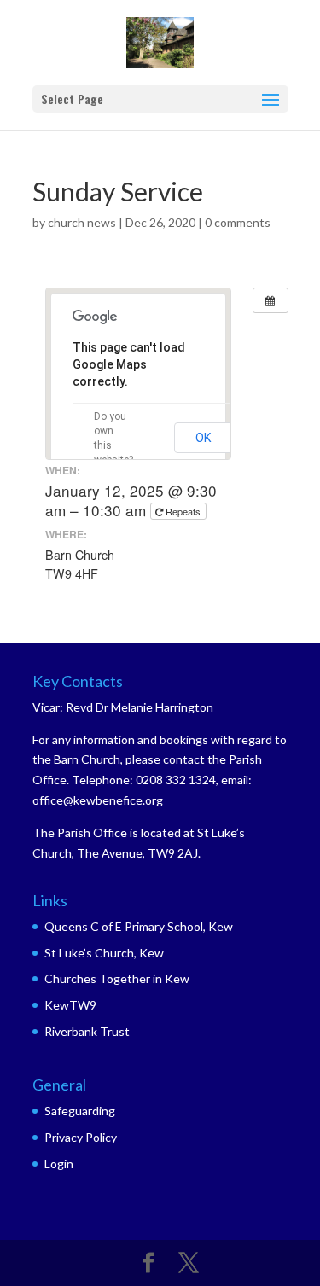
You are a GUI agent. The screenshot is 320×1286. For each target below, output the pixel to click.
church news (82, 222)
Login (58, 1163)
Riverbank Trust (87, 1031)
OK (203, 438)
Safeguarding (79, 1110)
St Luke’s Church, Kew (104, 953)
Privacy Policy (80, 1137)
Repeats (183, 511)
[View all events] (270, 300)
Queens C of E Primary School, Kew (138, 926)
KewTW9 (70, 1005)
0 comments (238, 222)
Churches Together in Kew (116, 978)
